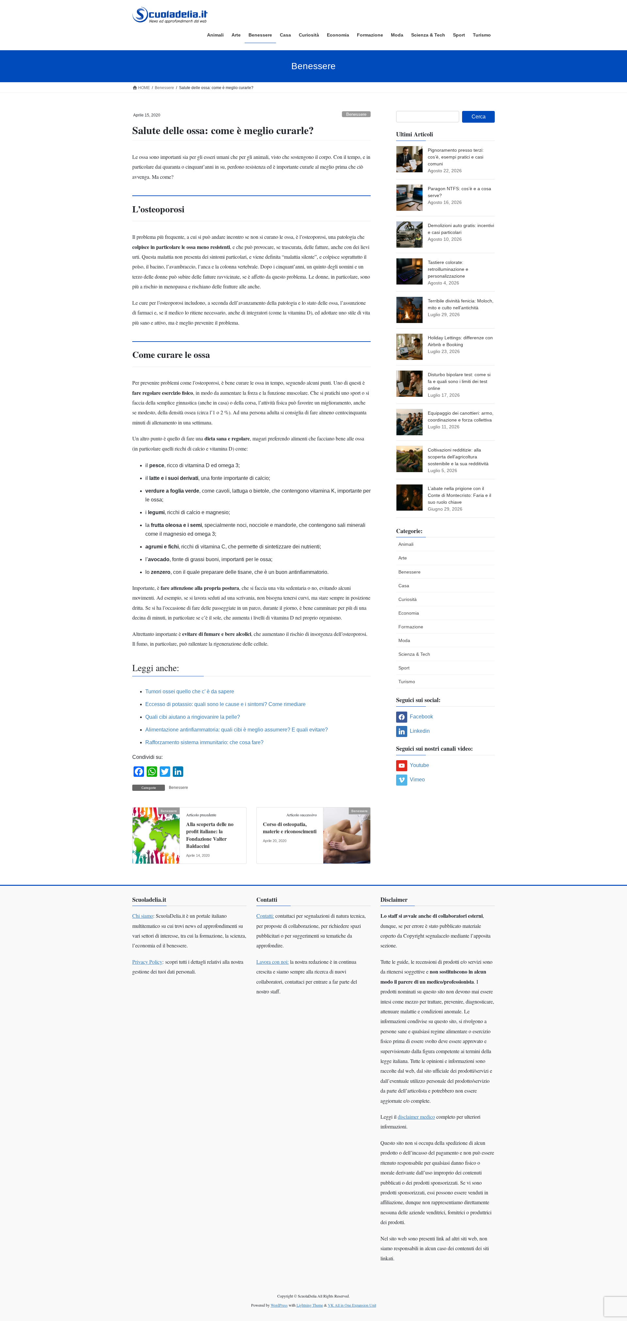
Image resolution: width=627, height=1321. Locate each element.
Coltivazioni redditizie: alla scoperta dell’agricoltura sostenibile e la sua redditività (458, 456)
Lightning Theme (310, 1305)
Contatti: (265, 915)
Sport (404, 667)
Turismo (406, 681)
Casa (403, 585)
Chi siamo (142, 915)
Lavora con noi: (272, 961)
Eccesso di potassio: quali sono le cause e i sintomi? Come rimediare (225, 704)
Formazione (410, 626)
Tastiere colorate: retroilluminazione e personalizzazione (448, 269)
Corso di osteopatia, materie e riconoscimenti (289, 827)
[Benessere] (156, 831)
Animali (405, 544)
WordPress (279, 1305)
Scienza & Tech (414, 654)
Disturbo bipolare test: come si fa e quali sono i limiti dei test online (459, 381)
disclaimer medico (416, 1116)
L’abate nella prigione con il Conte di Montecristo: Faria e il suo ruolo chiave (459, 495)
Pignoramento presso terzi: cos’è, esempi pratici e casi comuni (456, 156)
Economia (408, 613)
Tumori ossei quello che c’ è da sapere (189, 691)
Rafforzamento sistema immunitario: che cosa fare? (204, 742)
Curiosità (407, 599)
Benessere (356, 114)
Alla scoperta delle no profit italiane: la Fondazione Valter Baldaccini (209, 835)
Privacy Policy (147, 961)
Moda (404, 640)
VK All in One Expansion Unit (352, 1305)
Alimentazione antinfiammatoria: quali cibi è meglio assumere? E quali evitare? (236, 729)
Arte (402, 558)
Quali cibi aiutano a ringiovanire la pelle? (192, 717)
